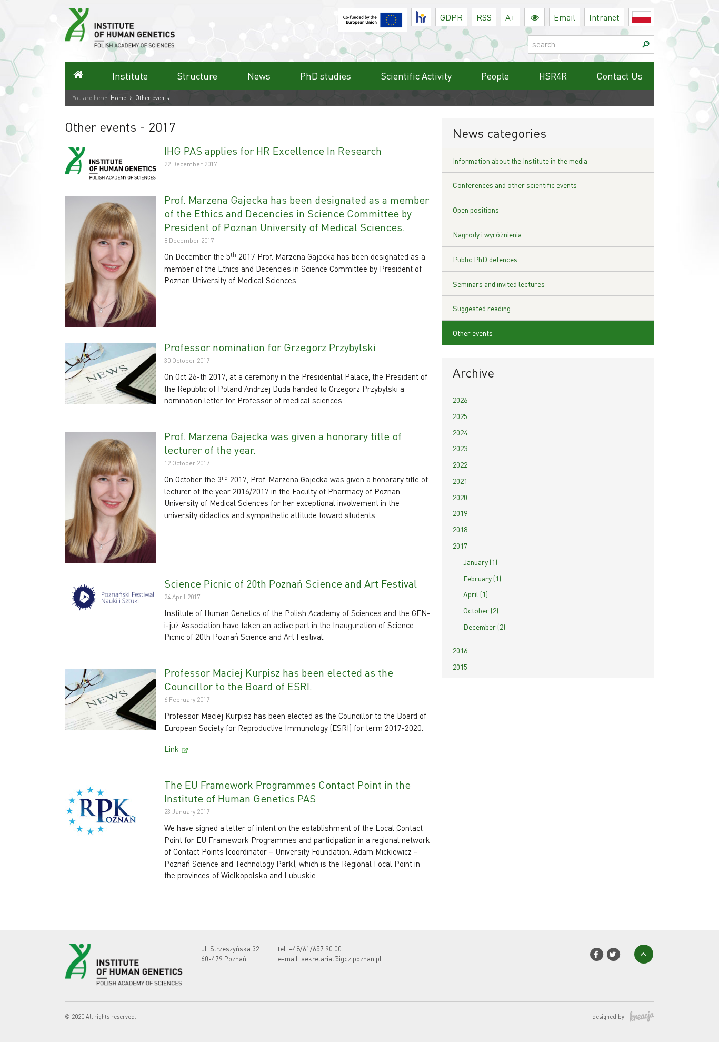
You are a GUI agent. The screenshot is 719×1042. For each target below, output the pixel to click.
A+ (510, 17)
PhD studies (325, 76)
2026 (460, 399)
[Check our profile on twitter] (613, 954)
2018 (460, 529)
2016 (460, 650)
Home (118, 98)
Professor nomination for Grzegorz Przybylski (270, 347)
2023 (460, 448)
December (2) (484, 626)
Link (171, 748)
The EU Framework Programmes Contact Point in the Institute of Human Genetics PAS (287, 791)
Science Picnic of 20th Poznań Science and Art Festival (290, 583)
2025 (460, 416)
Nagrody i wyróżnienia (487, 234)
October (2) (480, 610)
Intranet (604, 17)
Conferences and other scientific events (515, 185)
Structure (197, 76)
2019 (460, 513)
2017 (460, 545)
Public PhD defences (485, 259)
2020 (460, 497)
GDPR (451, 17)
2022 (460, 464)
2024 (460, 432)
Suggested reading (482, 308)
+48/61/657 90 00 (315, 948)
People (495, 76)
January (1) (480, 562)
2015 (460, 666)
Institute (130, 76)
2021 (460, 480)
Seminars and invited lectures (499, 284)
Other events (473, 333)
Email (564, 17)
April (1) (475, 594)
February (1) (482, 578)
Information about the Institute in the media (520, 160)
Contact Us (619, 76)
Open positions (476, 209)
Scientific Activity (416, 76)
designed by (608, 1016)
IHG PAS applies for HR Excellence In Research (273, 150)
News (259, 76)
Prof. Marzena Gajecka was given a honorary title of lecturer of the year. (283, 443)
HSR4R (553, 76)
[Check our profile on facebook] (596, 954)
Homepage (78, 76)
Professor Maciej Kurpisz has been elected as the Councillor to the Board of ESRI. (278, 679)
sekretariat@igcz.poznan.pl (341, 958)
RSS (484, 17)
